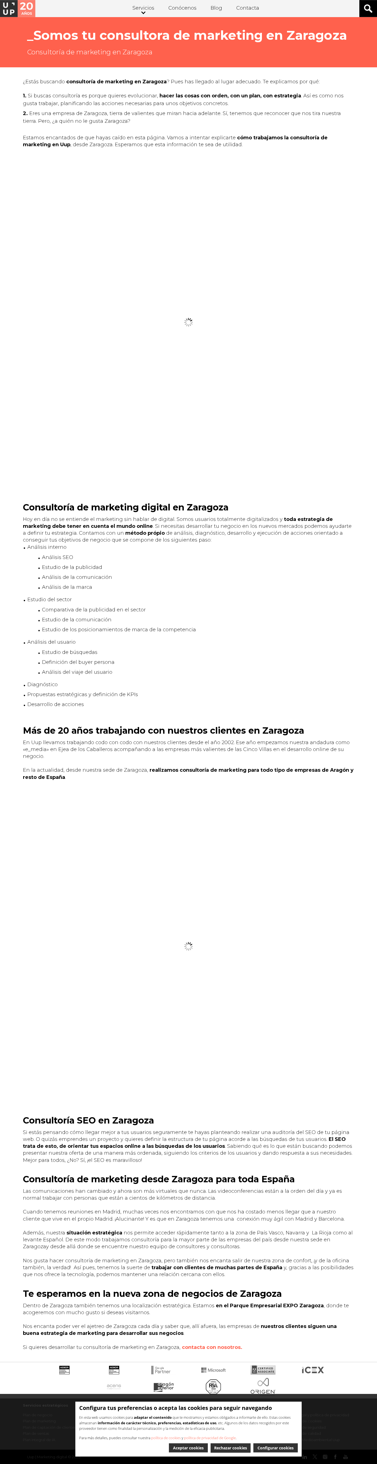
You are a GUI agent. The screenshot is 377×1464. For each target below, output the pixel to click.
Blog (216, 8)
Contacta (247, 8)
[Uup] (17, 8)
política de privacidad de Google (210, 1437)
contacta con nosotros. (212, 1347)
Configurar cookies (275, 1448)
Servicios (143, 8)
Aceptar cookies (188, 1448)
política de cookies (166, 1437)
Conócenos (182, 8)
